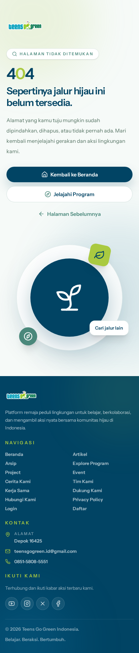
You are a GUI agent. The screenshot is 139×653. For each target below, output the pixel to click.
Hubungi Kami (20, 499)
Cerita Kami (18, 481)
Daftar (80, 508)
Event (79, 472)
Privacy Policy (88, 499)
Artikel (80, 454)
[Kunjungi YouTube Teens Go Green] (11, 603)
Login (11, 508)
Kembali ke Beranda (74, 174)
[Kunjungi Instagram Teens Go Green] (27, 603)
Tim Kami (83, 481)
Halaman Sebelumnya (74, 214)
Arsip (10, 463)
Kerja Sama (17, 490)
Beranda (14, 454)
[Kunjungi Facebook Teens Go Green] (58, 603)
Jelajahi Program (74, 194)
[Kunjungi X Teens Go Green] (42, 603)
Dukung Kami (87, 490)
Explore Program (91, 463)
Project (13, 472)
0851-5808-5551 (31, 561)
